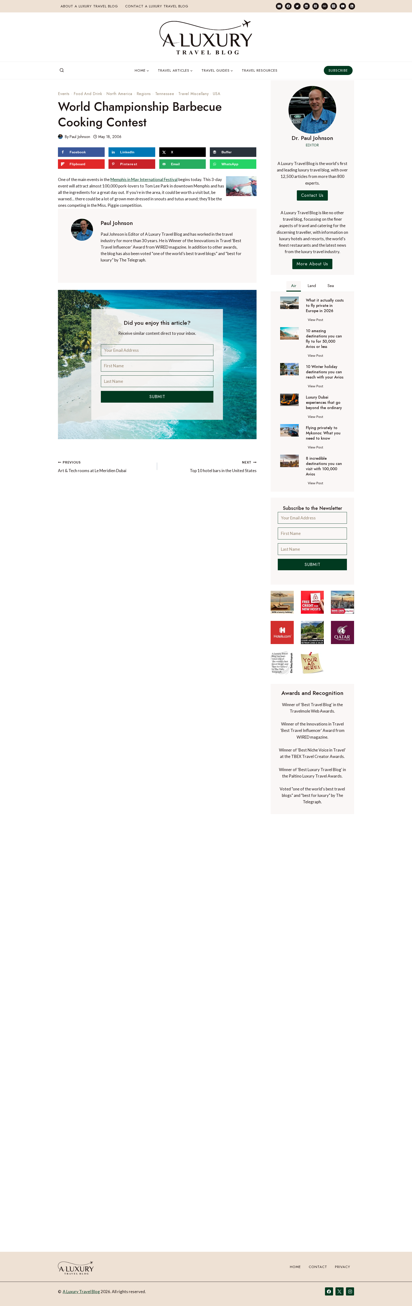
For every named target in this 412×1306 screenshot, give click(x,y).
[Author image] (60, 136)
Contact (318, 1266)
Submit (157, 397)
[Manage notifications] (399, 1293)
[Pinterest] (315, 6)
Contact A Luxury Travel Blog (156, 6)
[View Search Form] (61, 70)
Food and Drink (88, 93)
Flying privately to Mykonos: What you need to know (323, 433)
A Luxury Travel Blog (81, 1291)
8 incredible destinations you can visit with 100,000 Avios (324, 466)
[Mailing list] (279, 6)
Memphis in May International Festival (144, 179)
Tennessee (164, 93)
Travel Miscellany (193, 93)
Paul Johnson (79, 136)
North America (119, 93)
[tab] (293, 286)
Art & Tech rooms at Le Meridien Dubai (92, 466)
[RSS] (352, 6)
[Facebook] (288, 6)
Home (295, 1266)
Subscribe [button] (338, 70)
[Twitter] (297, 6)
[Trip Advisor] (324, 6)
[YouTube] (343, 6)
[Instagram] (333, 6)
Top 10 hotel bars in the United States (223, 466)
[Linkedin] (306, 6)
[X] (339, 1291)
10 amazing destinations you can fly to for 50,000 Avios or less (324, 338)
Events (64, 93)
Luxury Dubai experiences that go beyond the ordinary (324, 402)
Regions (144, 93)
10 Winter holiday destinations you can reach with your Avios (324, 372)
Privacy (342, 1266)
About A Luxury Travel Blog (89, 6)
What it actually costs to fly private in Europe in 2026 (325, 306)
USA (216, 93)
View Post (316, 320)
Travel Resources (260, 70)
